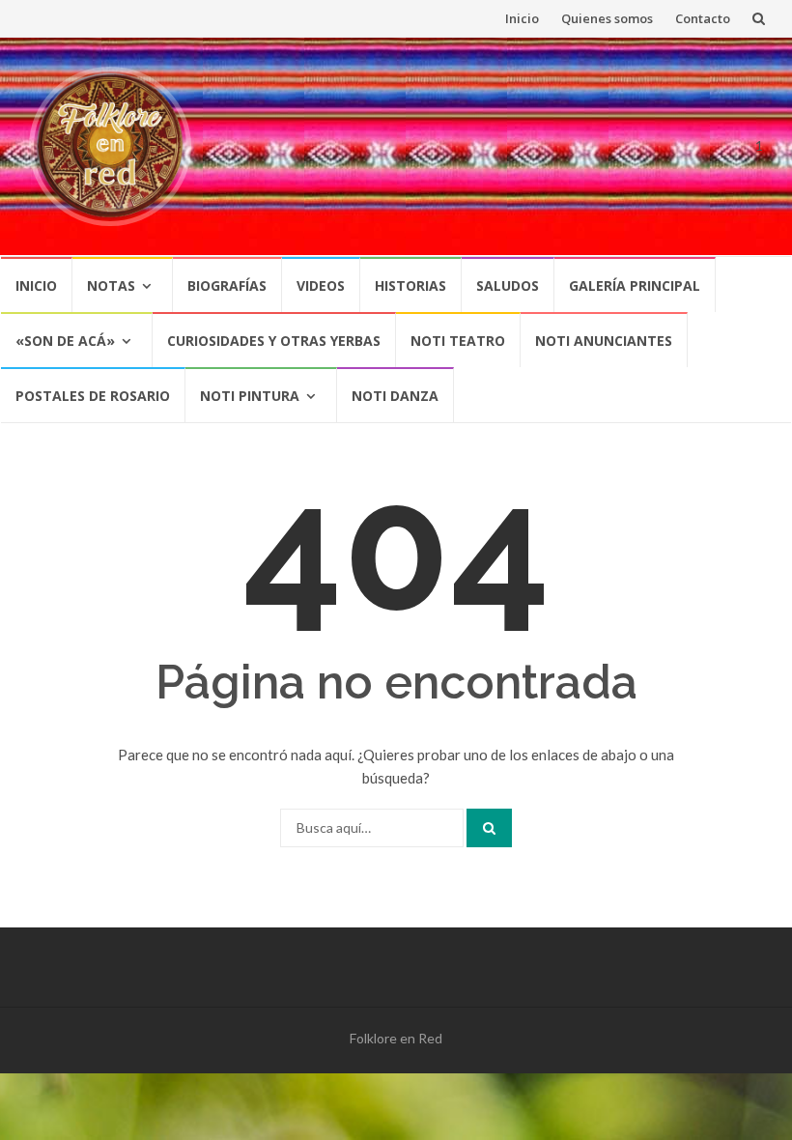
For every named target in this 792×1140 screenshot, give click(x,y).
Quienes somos (607, 18)
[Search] (489, 828)
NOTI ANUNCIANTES (603, 340)
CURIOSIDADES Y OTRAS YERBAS (274, 340)
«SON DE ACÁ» (65, 340)
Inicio (522, 18)
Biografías (227, 285)
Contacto (702, 18)
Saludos (507, 285)
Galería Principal (634, 285)
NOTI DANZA (395, 395)
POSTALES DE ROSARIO (92, 395)
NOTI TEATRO (457, 340)
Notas (111, 285)
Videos (321, 285)
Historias (410, 285)
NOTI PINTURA (249, 395)
